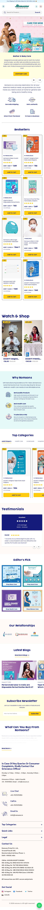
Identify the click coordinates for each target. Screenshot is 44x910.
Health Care (19, 440)
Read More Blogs (21, 654)
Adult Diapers (6, 440)
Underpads (30, 440)
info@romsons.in (16, 814)
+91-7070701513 (16, 794)
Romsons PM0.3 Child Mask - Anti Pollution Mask (31, 241)
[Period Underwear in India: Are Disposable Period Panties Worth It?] (19, 669)
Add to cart (11, 171)
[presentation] (34, 79)
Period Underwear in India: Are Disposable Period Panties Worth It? (17, 685)
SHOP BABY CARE (21, 74)
